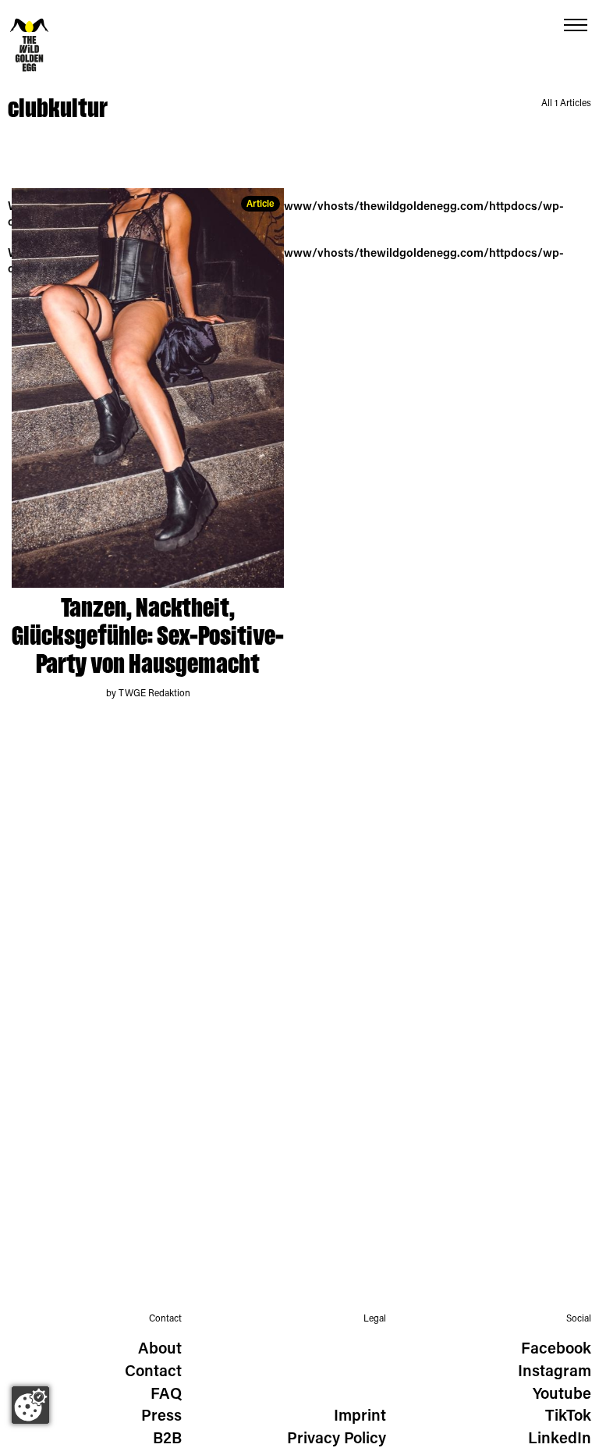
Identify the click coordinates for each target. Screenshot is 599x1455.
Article (260, 204)
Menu (575, 25)
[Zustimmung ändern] (30, 1405)
